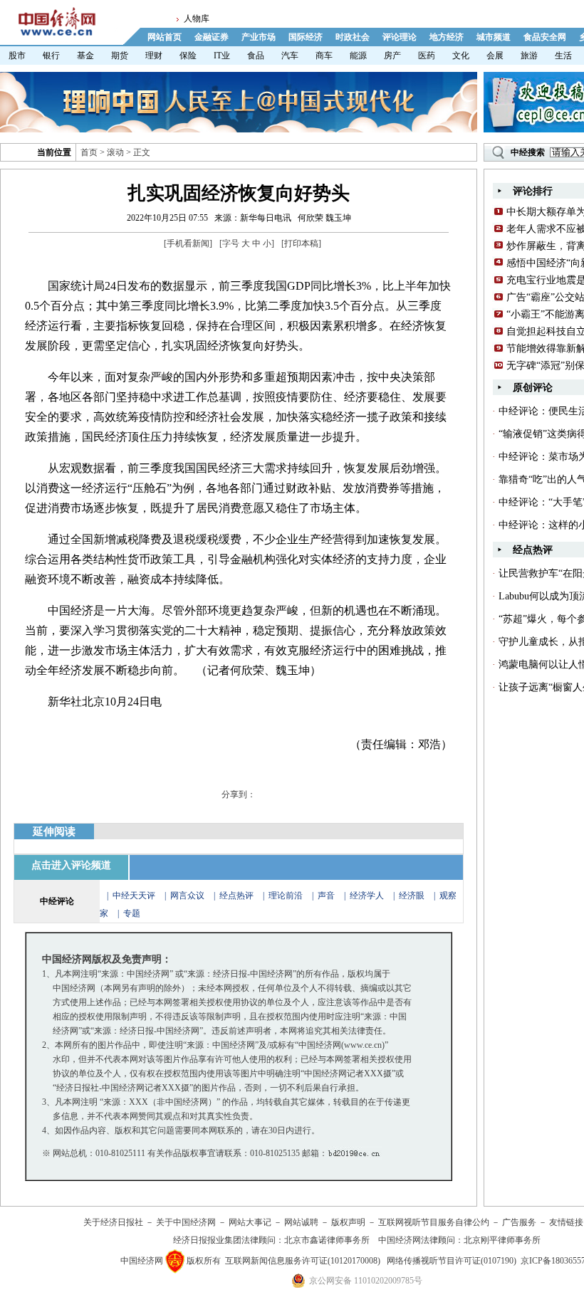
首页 (89, 152)
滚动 (115, 152)
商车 (324, 56)
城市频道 (493, 37)
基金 (85, 56)
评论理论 (399, 37)
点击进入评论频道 (71, 865)
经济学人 (367, 896)
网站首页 (164, 37)
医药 (426, 56)
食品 (255, 56)
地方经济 (446, 37)
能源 (358, 56)
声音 (326, 896)
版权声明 (348, 1222)
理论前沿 (286, 896)
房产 (392, 56)
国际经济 (305, 37)
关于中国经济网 (186, 1222)
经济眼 (411, 896)
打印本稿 (301, 243)
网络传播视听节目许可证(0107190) (451, 1261)
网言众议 (187, 896)
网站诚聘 (301, 1222)
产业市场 (258, 37)
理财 (153, 56)
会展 (495, 56)
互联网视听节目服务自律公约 (433, 1222)
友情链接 (566, 1222)
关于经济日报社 (113, 1222)
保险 (188, 56)
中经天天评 (134, 896)
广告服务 (519, 1222)
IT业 (222, 56)
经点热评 (237, 896)
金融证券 (211, 37)
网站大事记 (250, 1222)
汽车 (289, 56)
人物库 (196, 18)
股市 (17, 56)
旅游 (529, 56)
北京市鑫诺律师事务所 (327, 1240)
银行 (51, 56)
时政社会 (352, 37)
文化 (460, 56)
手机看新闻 (188, 243)
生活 (563, 56)
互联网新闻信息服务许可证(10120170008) (302, 1261)
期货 (119, 56)
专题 (131, 913)
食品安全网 (544, 37)
